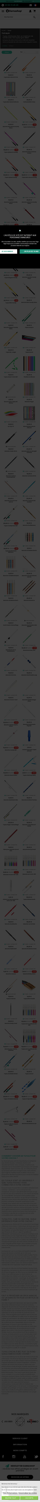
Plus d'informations (10, 1493)
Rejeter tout (10, 1498)
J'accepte (29, 1498)
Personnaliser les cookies (28, 1493)
